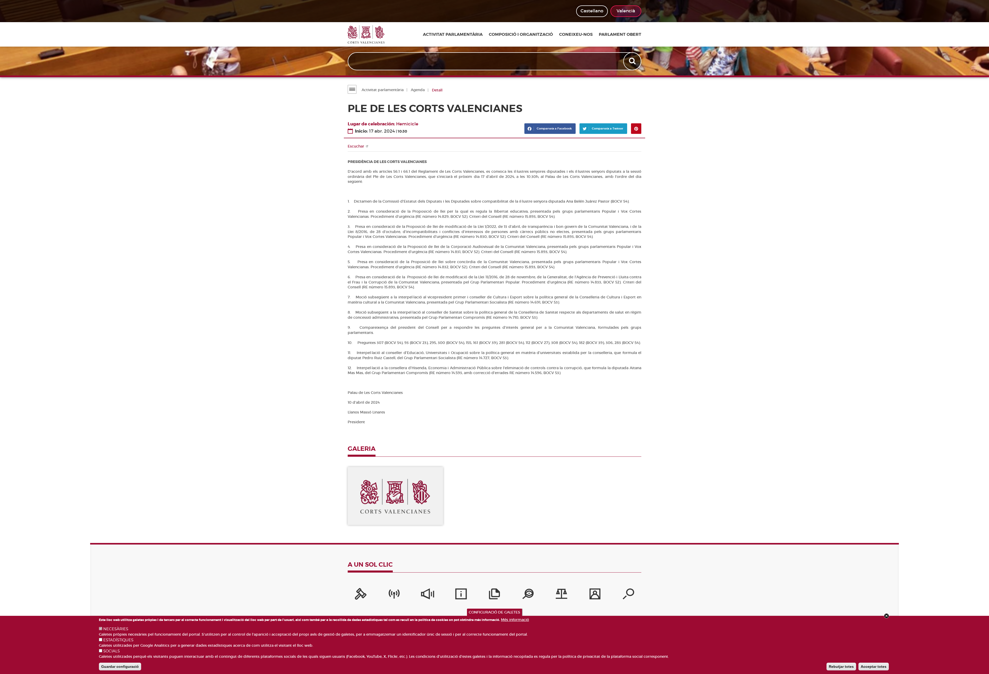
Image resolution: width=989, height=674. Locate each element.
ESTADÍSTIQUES (118, 640)
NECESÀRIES (115, 629)
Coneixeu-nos (576, 34)
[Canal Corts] (394, 595)
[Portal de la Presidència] (360, 595)
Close (886, 616)
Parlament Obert (620, 34)
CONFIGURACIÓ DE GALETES (494, 612)
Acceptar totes (873, 666)
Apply (633, 61)
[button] (395, 496)
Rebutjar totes (841, 666)
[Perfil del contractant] (595, 595)
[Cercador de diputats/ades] (628, 595)
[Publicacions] (494, 595)
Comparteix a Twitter (607, 128)
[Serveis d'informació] (461, 595)
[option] (395, 496)
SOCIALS (111, 651)
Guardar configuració (120, 666)
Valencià (626, 11)
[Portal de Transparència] (528, 595)
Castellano (592, 11)
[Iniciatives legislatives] (561, 595)
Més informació (515, 619)
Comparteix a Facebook (554, 128)
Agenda (418, 90)
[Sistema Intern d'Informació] (427, 595)
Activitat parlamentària (453, 34)
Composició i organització (521, 34)
